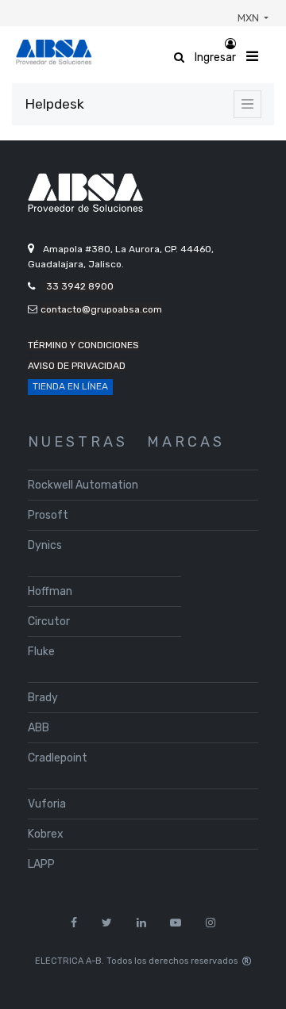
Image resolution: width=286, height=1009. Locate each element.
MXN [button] (249, 18)
